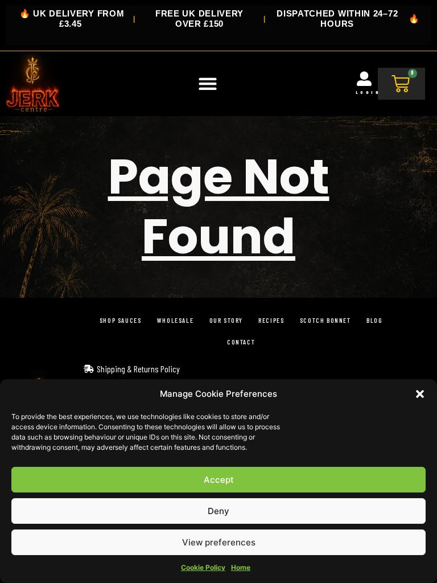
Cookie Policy (203, 567)
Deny (218, 511)
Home (240, 567)
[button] (420, 394)
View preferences (218, 542)
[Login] (364, 78)
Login (368, 92)
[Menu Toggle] (207, 83)
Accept (219, 479)
